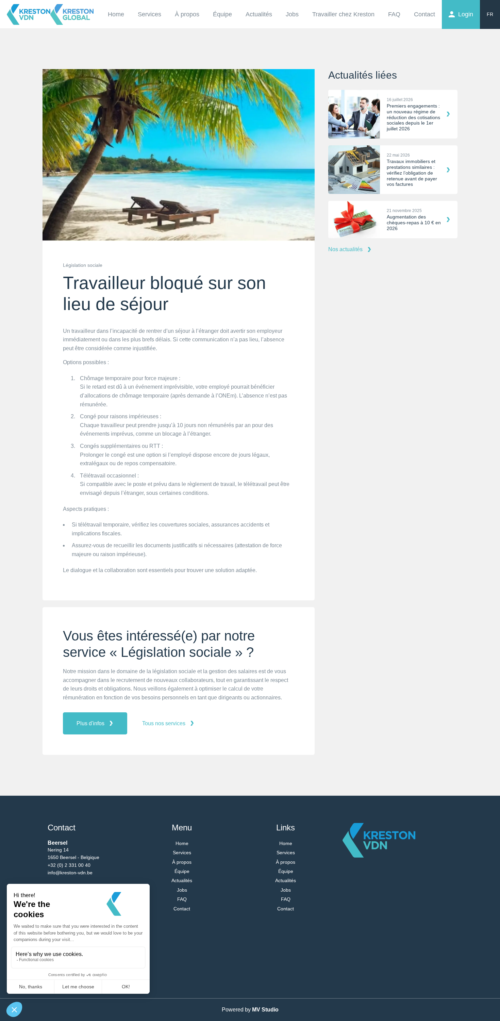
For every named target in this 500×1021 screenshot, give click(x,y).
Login (465, 14)
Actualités (259, 14)
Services (149, 14)
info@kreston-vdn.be (70, 872)
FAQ (394, 14)
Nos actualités (345, 249)
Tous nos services (163, 723)
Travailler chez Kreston (343, 14)
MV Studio (265, 1009)
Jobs (292, 14)
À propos (187, 14)
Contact (424, 14)
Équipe (222, 14)
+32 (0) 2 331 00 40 (69, 865)
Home (116, 14)
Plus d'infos (90, 723)
